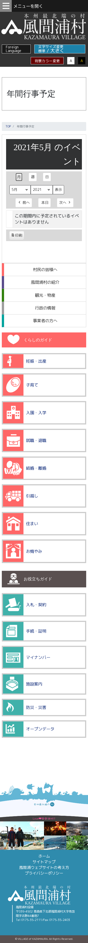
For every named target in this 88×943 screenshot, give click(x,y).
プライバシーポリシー (44, 873)
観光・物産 (45, 295)
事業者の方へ (45, 321)
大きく (57, 50)
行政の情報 (45, 308)
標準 (41, 50)
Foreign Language (13, 49)
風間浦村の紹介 (45, 282)
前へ (26, 202)
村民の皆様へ (45, 269)
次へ (62, 202)
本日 (45, 202)
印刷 (16, 236)
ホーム (44, 856)
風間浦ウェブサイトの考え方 (44, 867)
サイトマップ (44, 862)
